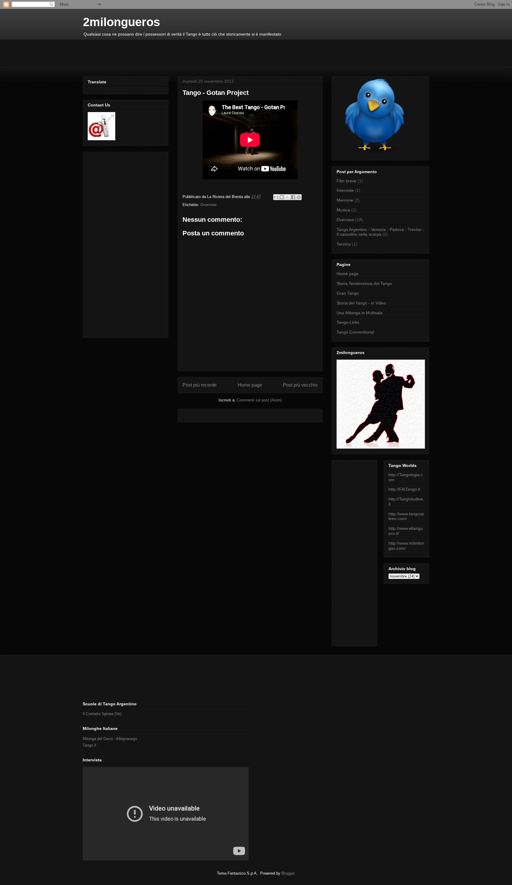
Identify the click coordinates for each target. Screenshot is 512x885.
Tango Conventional (355, 332)
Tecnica (344, 244)
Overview (208, 204)
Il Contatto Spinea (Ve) (102, 714)
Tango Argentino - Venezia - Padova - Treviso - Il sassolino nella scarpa (380, 232)
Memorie (345, 200)
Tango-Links (348, 322)
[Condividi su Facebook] (293, 197)
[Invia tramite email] (276, 197)
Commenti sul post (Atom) (259, 400)
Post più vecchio (300, 385)
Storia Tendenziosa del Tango (364, 283)
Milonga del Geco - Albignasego (110, 738)
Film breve (346, 180)
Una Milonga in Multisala (360, 312)
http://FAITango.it (404, 489)
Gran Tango (348, 293)
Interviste (345, 190)
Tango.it (89, 745)
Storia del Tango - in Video (361, 303)
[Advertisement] (191, 52)
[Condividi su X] (287, 197)
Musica (343, 210)
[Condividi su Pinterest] (299, 197)
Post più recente (200, 385)
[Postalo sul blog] (282, 197)
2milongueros (121, 21)
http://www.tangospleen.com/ (406, 516)
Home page (250, 385)
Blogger (287, 873)
